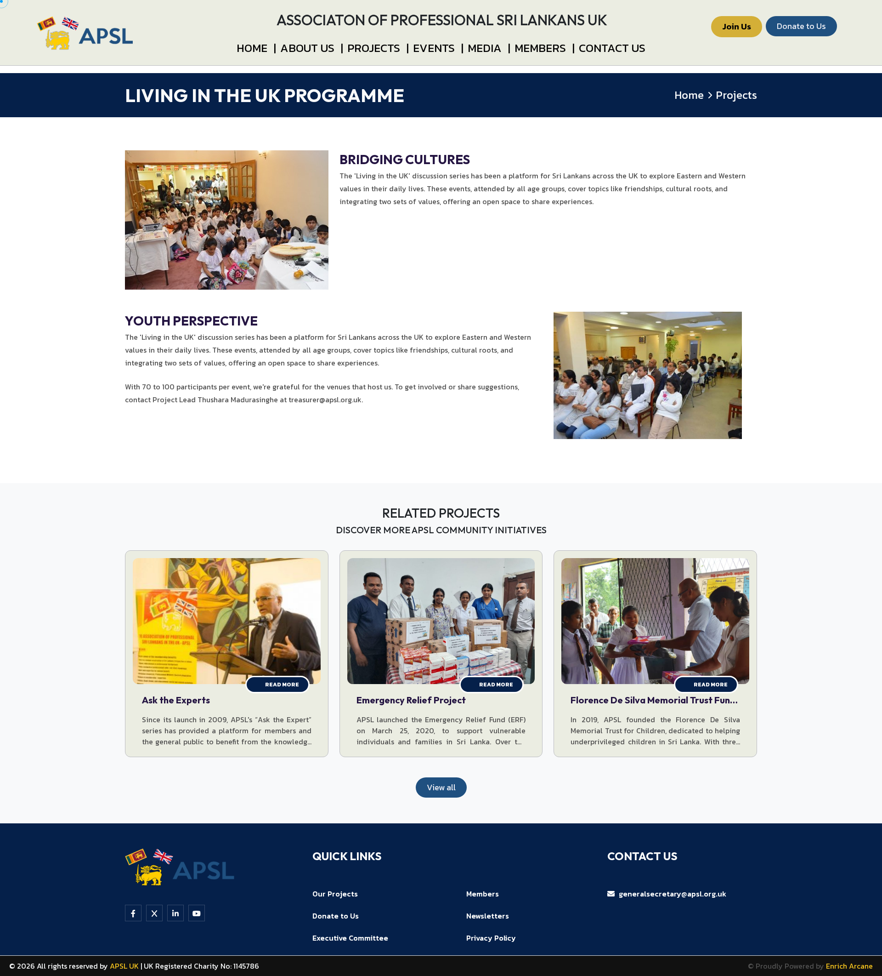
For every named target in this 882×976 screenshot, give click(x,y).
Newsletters (487, 915)
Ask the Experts (176, 700)
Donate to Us (335, 915)
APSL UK (125, 965)
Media (489, 48)
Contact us (612, 48)
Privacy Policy (491, 937)
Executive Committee (350, 937)
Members (544, 48)
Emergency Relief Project (411, 700)
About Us (311, 48)
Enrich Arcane (849, 965)
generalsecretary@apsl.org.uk (671, 893)
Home (256, 48)
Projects (378, 48)
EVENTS (438, 48)
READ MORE (282, 684)
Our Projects (335, 893)
